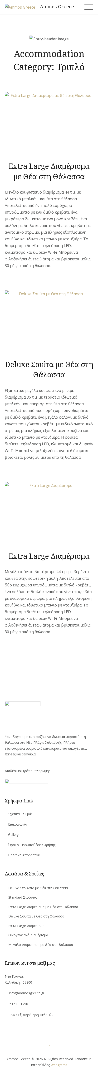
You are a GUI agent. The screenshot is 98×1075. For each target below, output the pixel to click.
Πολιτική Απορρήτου (24, 855)
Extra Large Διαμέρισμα (49, 556)
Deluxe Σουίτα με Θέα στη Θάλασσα (49, 369)
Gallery (13, 834)
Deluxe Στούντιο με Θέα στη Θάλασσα (37, 888)
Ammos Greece (57, 6)
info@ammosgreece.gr (26, 993)
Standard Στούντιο (22, 897)
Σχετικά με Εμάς (20, 814)
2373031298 (18, 1004)
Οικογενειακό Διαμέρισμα (27, 935)
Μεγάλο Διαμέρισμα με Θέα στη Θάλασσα (40, 944)
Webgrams (59, 1065)
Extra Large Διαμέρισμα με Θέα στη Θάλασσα (49, 171)
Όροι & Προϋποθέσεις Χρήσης (31, 845)
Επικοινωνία (17, 824)
